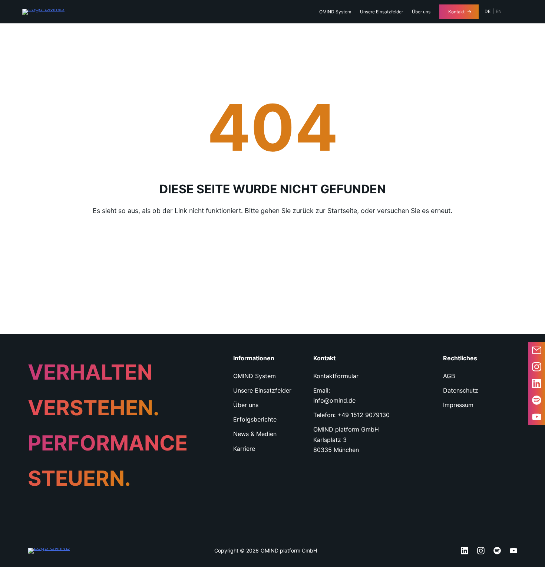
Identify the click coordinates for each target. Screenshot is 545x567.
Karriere (244, 448)
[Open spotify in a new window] (536, 400)
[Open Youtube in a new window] (513, 550)
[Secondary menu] (512, 12)
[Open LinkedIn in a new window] (536, 383)
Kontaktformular (336, 376)
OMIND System (335, 11)
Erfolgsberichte (255, 419)
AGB (449, 376)
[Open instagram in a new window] (536, 366)
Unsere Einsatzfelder (381, 11)
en (499, 11)
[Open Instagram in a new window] (481, 550)
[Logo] (43, 12)
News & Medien (255, 433)
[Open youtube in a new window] (536, 417)
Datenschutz (460, 390)
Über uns (421, 11)
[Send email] (536, 350)
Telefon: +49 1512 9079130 (351, 415)
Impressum (458, 405)
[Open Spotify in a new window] (497, 550)
